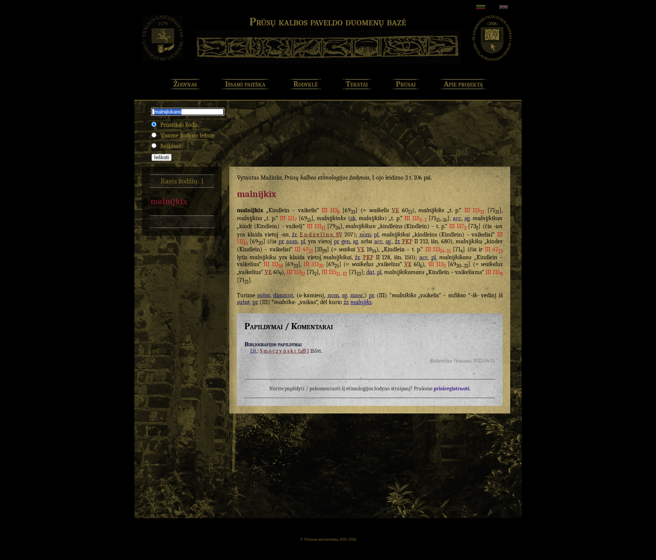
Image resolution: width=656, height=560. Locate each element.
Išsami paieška (245, 84)
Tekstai (357, 84)
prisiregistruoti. (452, 388)
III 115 (474, 210)
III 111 (288, 218)
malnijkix (169, 202)
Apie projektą (463, 84)
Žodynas (185, 84)
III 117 (458, 226)
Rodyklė (305, 84)
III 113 (331, 210)
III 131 (316, 226)
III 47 (303, 249)
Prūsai (406, 84)
